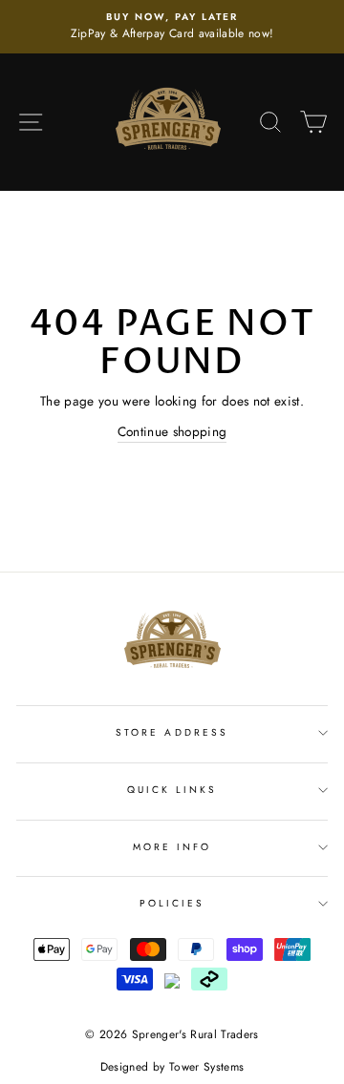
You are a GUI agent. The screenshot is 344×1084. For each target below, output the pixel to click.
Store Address (172, 732)
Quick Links (172, 789)
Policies (172, 903)
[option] (172, 27)
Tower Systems (206, 1066)
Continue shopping (172, 431)
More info (172, 847)
